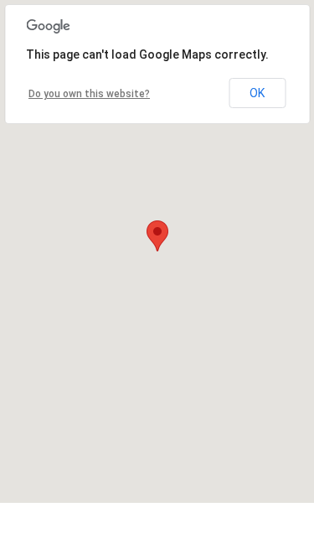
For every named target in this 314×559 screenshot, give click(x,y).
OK (257, 93)
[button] (157, 236)
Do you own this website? (89, 94)
